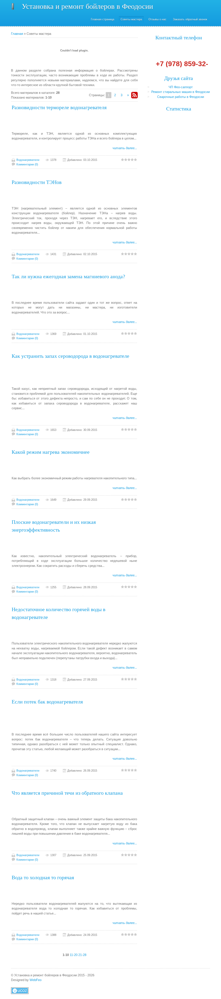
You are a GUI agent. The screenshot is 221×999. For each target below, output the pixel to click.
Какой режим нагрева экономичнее (51, 452)
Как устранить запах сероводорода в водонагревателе (70, 356)
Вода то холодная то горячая (43, 877)
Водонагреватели (27, 159)
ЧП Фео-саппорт (181, 87)
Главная (17, 33)
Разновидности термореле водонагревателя (59, 107)
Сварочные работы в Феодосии (180, 97)
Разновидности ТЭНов (37, 182)
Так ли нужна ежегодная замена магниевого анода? (68, 276)
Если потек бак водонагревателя (47, 702)
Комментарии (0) (27, 164)
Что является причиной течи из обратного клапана (67, 793)
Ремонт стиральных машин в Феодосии (180, 92)
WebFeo (35, 980)
